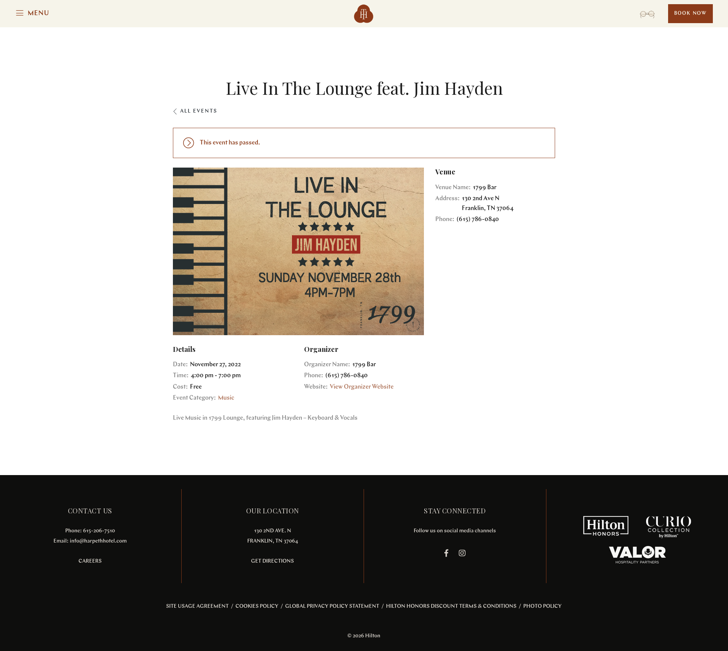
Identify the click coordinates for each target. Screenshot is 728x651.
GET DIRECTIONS (272, 561)
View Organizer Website (362, 387)
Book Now (690, 13)
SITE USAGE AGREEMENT (197, 606)
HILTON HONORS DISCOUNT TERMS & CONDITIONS (451, 606)
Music (226, 398)
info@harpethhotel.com (98, 541)
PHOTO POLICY (542, 606)
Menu (38, 13)
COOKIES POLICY (256, 606)
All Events (198, 111)
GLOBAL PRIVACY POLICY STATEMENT (332, 606)
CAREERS (90, 561)
